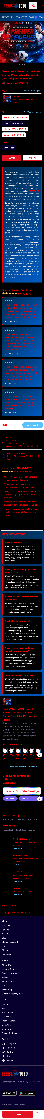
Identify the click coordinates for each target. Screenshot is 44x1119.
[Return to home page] (15, 5)
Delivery (6, 1004)
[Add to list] (5, 751)
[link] (10, 798)
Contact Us (7, 1029)
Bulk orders (7, 954)
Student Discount (10, 942)
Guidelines (6, 1016)
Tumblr (10, 1056)
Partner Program (9, 973)
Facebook (11, 1048)
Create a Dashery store (12, 993)
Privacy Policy (22, 1082)
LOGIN (18, 1114)
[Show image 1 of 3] (19, 64)
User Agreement (8, 1082)
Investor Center (9, 969)
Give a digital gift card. (29, 446)
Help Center (7, 1012)
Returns (5, 1008)
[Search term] (33, 5)
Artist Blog (7, 989)
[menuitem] (8, 17)
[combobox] (33, 5)
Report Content (9, 905)
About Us (6, 965)
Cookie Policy (35, 1082)
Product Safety (9, 1021)
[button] (32, 755)
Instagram (11, 1043)
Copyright (6, 1025)
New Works (7, 934)
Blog (4, 938)
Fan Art (5, 929)
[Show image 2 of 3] (22, 64)
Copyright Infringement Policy (16, 912)
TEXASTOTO (8, 17)
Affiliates (6, 977)
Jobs (4, 985)
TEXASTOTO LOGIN (25, 17)
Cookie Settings (9, 1033)
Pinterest (11, 1060)
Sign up (5, 950)
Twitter (10, 1052)
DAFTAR (38, 1112)
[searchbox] (22, 791)
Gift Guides (7, 925)
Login (4, 946)
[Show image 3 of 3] (24, 64)
